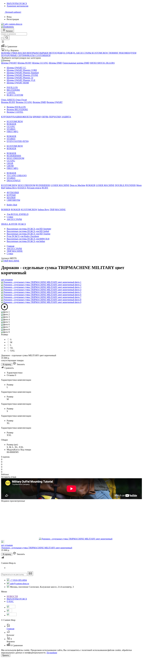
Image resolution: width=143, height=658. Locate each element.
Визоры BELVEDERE (17, 109)
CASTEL (11, 92)
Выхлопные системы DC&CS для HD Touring (28, 234)
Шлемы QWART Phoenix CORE (22, 70)
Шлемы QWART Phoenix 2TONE (22, 75)
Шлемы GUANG (40, 63)
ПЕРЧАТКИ (55, 117)
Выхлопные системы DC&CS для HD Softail (28, 231)
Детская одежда (33, 188)
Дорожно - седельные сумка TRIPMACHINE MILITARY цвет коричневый (36, 548)
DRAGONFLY (14, 180)
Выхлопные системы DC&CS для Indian (26, 241)
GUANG (11, 126)
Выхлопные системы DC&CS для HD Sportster (29, 229)
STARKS (11, 129)
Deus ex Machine (77, 185)
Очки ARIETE (8, 100)
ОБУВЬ (44, 117)
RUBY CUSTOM (15, 95)
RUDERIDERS (14, 156)
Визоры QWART (55, 102)
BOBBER (5, 209)
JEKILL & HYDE (9, 224)
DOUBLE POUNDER (125, 185)
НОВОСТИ (12, 596)
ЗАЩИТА (66, 117)
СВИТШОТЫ (13, 200)
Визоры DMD (39, 102)
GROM (10, 166)
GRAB (10, 163)
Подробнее (52, 652)
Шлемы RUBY (24, 63)
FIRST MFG (12, 131)
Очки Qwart (21, 100)
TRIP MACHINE (58, 209)
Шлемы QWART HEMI (18, 83)
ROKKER (11, 124)
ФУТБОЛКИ (13, 192)
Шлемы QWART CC (16, 67)
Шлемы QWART (9, 63)
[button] (2, 42)
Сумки (10, 217)
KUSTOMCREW (15, 121)
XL (11, 348)
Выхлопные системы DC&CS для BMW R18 (28, 239)
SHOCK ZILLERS (106, 63)
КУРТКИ (11, 195)
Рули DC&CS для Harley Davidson (23, 236)
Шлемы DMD (55, 63)
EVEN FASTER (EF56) (18, 141)
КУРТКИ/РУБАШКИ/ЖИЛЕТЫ (16, 117)
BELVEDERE (13, 90)
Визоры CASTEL (15, 112)
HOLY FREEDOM (15, 158)
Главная (10, 246)
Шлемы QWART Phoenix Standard (23, 72)
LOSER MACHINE (60, 185)
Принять (5, 655)
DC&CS (22, 224)
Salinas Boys (11, 188)
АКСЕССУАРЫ (14, 219)
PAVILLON (12, 87)
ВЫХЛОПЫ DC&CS (17, 599)
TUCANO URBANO (17, 175)
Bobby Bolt (12, 205)
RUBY (45, 188)
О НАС (10, 601)
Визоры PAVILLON (16, 107)
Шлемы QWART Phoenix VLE (21, 80)
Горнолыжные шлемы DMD (76, 63)
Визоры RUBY (8, 102)
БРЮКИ (37, 117)
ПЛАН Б (21, 188)
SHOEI (93, 63)
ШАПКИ (11, 197)
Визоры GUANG (24, 102)
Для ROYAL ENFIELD (17, 214)
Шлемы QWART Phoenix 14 (20, 78)
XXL (12, 350)
